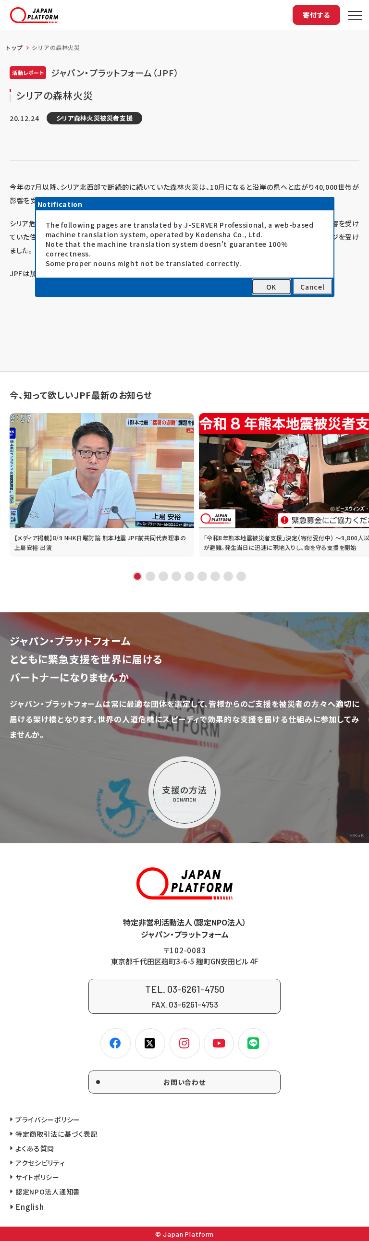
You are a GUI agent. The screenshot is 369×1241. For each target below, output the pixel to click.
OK (271, 287)
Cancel (312, 287)
